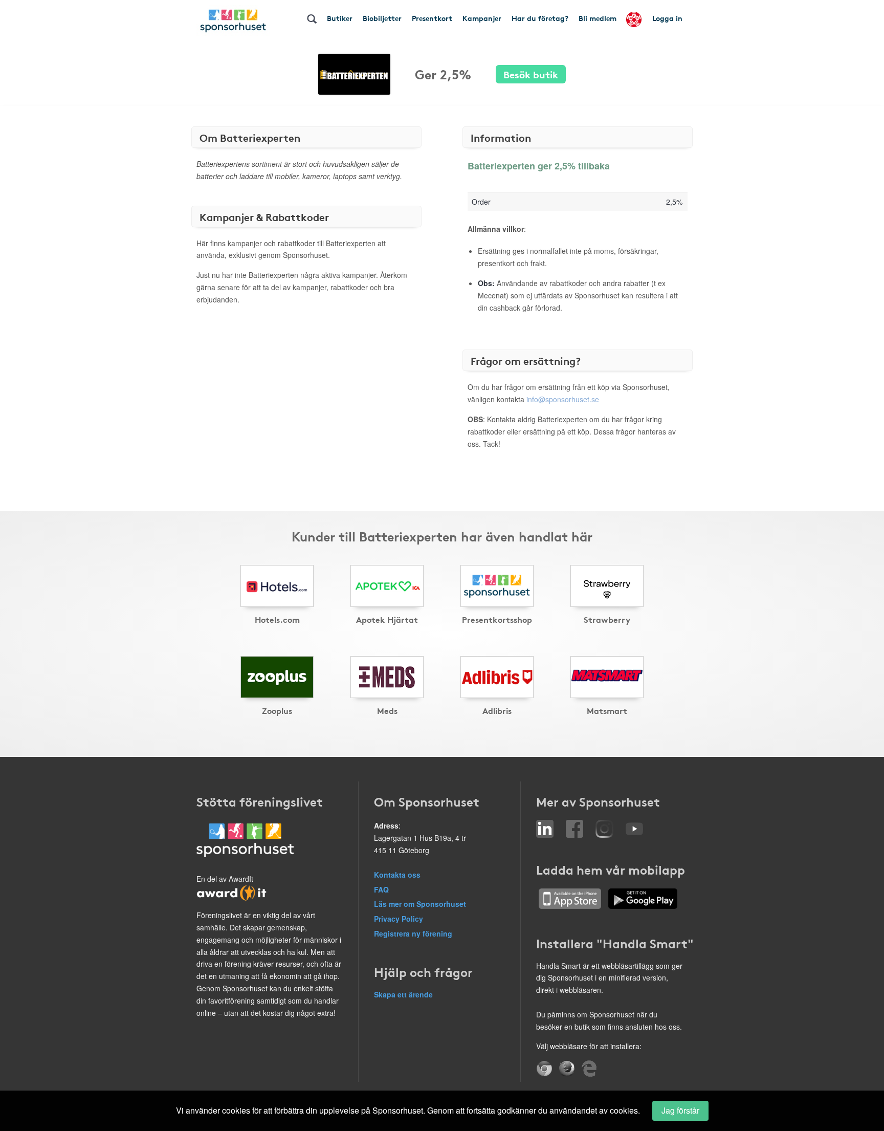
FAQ (381, 889)
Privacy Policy (398, 918)
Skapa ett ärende (403, 994)
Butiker (339, 18)
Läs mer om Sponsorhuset (420, 904)
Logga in (667, 18)
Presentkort (432, 18)
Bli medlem (597, 18)
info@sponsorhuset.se (562, 399)
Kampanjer (481, 18)
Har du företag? (540, 18)
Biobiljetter (382, 18)
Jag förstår (680, 1110)
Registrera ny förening (413, 933)
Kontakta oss (397, 874)
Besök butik (530, 74)
